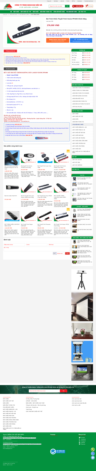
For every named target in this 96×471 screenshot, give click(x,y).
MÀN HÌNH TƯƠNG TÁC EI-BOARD (81, 93)
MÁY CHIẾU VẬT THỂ (26, 11)
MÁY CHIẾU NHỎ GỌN (78, 135)
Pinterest (83, 444)
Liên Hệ (62, 1)
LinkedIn (83, 442)
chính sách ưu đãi (76, 405)
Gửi (67, 253)
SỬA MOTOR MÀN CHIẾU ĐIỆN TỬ (84, 230)
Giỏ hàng (89, 6)
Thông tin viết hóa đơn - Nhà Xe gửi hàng (36, 405)
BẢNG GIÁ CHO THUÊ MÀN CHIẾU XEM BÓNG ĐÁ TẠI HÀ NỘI (84, 257)
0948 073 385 (87, 57)
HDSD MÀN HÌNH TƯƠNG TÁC (80, 101)
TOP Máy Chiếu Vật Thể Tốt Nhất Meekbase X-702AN (84, 199)
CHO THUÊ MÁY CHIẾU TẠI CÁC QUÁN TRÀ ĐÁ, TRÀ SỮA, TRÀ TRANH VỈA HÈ (84, 251)
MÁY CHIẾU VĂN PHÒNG (79, 146)
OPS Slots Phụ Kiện (77, 106)
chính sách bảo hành (77, 401)
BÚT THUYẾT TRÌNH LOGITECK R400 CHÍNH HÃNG (60, 197)
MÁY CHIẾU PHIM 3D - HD (79, 129)
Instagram (83, 440)
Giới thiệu (56, 1)
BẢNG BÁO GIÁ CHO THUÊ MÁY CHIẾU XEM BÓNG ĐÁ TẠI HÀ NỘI (84, 262)
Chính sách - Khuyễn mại (32, 407)
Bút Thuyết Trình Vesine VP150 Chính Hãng (61, 225)
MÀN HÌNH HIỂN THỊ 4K (78, 98)
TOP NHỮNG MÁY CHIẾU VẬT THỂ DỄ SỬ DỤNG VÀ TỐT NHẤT (84, 194)
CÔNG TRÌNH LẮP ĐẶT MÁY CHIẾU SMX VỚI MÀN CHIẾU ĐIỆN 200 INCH (84, 215)
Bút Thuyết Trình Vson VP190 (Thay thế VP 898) (45, 196)
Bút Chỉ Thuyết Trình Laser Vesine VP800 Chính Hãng (27, 196)
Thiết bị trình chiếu (13, 14)
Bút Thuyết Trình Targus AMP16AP (27, 225)
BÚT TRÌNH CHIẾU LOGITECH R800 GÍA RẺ (12, 225)
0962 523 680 (87, 55)
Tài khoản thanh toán (88, 1)
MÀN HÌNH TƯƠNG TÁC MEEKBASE (81, 87)
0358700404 (87, 72)
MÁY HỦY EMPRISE (77, 165)
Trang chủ (49, 1)
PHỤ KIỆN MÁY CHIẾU (71, 11)
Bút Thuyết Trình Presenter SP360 (44, 225)
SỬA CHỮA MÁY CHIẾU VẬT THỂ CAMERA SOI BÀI (84, 189)
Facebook (83, 439)
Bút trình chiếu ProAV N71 (11, 195)
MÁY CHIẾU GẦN (77, 148)
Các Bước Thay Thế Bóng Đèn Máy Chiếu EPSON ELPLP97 (84, 210)
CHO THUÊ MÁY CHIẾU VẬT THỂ (34, 411)
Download (79, 1)
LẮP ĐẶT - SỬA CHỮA (82, 206)
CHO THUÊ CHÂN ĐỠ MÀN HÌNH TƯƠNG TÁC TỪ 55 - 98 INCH (84, 241)
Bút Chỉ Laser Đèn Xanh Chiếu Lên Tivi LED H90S (84, 178)
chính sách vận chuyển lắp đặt (79, 403)
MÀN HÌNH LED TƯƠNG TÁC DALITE (81, 104)
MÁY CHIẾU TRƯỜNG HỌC (79, 143)
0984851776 (87, 64)
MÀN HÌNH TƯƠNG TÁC (46, 11)
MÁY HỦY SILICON (77, 159)
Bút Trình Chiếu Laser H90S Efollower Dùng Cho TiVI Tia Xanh (11, 167)
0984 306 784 (79, 6)
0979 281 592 (87, 53)
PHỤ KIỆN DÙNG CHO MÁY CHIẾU (83, 220)
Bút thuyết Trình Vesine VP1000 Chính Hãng (26, 166)
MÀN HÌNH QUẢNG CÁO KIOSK (80, 95)
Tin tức (67, 1)
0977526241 (87, 79)
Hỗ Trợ (73, 1)
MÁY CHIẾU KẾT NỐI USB (79, 132)
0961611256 (87, 74)
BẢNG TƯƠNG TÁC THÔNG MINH (80, 90)
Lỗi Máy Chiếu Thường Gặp (32, 398)
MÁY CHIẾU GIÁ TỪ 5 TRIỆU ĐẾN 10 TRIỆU (81, 152)
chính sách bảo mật (76, 398)
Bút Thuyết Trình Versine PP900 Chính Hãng (60, 166)
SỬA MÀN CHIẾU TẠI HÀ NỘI (84, 224)
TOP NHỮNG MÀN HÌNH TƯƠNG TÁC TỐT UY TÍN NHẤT (84, 183)
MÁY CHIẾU (16, 11)
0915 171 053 (87, 62)
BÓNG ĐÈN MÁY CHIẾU (59, 11)
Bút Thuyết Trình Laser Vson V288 (44, 166)
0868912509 (87, 77)
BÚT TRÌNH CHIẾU (35, 14)
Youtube (83, 437)
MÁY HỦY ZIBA (76, 162)
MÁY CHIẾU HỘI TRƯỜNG (79, 138)
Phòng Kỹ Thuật (82, 69)
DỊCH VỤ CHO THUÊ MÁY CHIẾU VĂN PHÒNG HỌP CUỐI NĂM (84, 246)
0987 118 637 (87, 59)
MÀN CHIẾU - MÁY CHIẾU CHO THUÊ (82, 237)
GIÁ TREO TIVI (82, 11)
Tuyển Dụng (29, 409)
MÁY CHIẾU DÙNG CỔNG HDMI (80, 140)
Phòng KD (82, 50)
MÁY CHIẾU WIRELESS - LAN (80, 127)
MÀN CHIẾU (35, 11)
